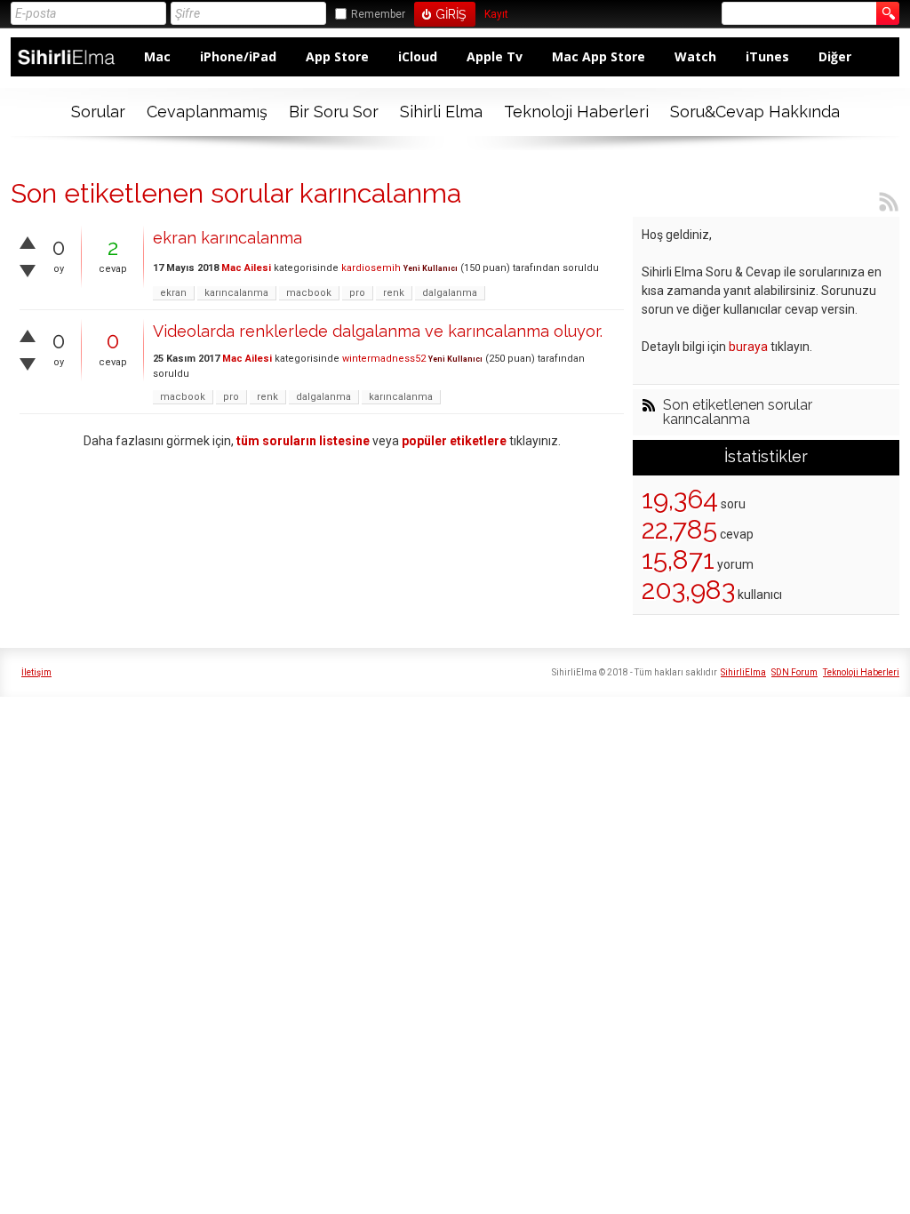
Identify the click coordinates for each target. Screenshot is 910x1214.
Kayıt (496, 14)
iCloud (417, 56)
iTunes (767, 56)
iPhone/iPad (238, 56)
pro (357, 293)
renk (393, 293)
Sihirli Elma (441, 111)
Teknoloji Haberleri (576, 111)
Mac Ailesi (246, 268)
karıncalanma (236, 293)
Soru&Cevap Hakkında (755, 111)
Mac (157, 56)
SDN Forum (794, 672)
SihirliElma (743, 672)
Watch (695, 56)
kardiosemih (371, 268)
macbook (308, 293)
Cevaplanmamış (207, 111)
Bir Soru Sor (334, 111)
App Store (337, 56)
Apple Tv (495, 56)
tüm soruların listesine (303, 441)
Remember (378, 14)
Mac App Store (598, 56)
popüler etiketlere (454, 441)
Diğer (834, 56)
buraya (748, 346)
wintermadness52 (384, 358)
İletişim (36, 672)
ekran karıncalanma (227, 237)
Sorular (98, 111)
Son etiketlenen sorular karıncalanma (737, 412)
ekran (173, 293)
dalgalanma (449, 293)
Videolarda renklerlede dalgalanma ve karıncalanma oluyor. (378, 331)
